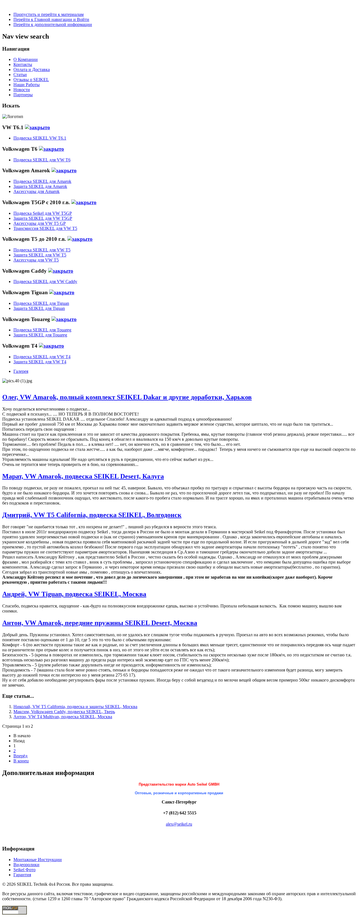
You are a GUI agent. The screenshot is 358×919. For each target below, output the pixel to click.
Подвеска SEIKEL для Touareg (42, 329)
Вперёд (20, 755)
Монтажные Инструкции (37, 859)
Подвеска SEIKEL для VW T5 (41, 250)
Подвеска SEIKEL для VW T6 (41, 159)
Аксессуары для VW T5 (36, 260)
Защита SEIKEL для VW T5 (39, 255)
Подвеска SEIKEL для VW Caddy (45, 281)
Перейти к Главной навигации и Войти (51, 19)
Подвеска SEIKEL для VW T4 (41, 356)
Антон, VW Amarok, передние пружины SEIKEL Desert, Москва (99, 622)
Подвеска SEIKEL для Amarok (42, 181)
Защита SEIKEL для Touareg (40, 335)
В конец (21, 760)
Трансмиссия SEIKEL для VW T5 (45, 228)
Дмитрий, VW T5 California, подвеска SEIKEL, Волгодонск (92, 515)
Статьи (20, 74)
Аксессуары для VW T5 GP (39, 223)
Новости (21, 89)
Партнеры (23, 94)
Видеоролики (26, 864)
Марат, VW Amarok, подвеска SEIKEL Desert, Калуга (83, 476)
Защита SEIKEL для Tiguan (39, 308)
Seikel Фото (24, 869)
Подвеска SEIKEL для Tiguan (41, 303)
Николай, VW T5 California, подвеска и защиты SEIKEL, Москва (75, 706)
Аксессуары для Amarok (36, 191)
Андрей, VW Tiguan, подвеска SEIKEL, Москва (74, 594)
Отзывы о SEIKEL (31, 79)
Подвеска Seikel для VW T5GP (42, 213)
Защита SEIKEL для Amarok (40, 186)
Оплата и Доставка (31, 69)
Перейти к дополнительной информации (52, 24)
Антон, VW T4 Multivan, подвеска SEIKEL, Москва (62, 716)
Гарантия (22, 874)
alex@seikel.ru (179, 824)
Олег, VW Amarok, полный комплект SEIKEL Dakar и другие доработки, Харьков (127, 397)
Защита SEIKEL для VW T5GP (42, 218)
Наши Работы (26, 84)
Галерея (20, 371)
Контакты (22, 64)
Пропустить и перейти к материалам (48, 14)
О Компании (25, 59)
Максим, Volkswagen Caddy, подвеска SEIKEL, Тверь (64, 711)
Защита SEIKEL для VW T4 (39, 361)
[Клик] (37, 127)
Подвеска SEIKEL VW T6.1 (39, 138)
